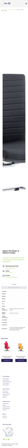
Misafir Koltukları (13, 9)
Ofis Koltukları (7, 9)
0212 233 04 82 (9, 272)
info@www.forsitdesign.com (11, 277)
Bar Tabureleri (5, 395)
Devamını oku (7, 360)
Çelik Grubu (5, 409)
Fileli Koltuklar (5, 391)
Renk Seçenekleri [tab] (14, 287)
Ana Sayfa (3, 9)
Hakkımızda (5, 416)
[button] (25, 3)
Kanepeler (4, 397)
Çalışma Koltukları (6, 384)
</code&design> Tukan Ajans (6, 445)
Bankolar (4, 405)
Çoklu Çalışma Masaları (7, 381)
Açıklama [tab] (14, 284)
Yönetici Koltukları (6, 383)
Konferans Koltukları (6, 394)
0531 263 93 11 (9, 268)
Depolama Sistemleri (6, 406)
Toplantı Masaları (6, 403)
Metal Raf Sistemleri (6, 408)
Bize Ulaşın (5, 417)
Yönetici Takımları (6, 378)
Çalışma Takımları (6, 380)
